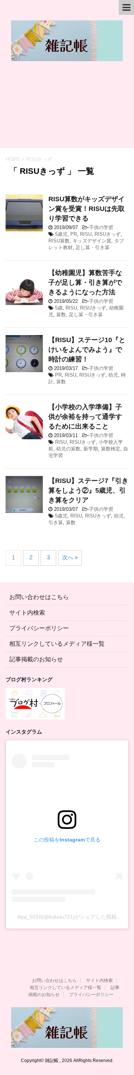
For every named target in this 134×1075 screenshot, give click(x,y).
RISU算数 (59, 241)
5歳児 (61, 234)
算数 (61, 314)
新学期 (90, 449)
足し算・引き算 (92, 247)
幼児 (113, 375)
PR (73, 234)
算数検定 (110, 449)
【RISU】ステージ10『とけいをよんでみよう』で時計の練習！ (86, 349)
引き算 (55, 522)
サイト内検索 (27, 612)
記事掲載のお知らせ (36, 659)
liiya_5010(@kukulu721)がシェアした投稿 (67, 917)
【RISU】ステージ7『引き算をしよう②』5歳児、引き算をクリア (88, 490)
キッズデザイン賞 (92, 241)
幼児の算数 (68, 449)
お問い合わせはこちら (39, 597)
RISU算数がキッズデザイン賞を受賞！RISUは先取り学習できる (86, 208)
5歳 (59, 308)
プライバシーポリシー (39, 628)
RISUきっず (108, 234)
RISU (86, 234)
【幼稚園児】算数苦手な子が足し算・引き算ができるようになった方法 (85, 282)
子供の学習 (101, 227)
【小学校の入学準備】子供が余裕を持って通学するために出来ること (85, 416)
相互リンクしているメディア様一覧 (57, 644)
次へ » (70, 557)
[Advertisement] (67, 108)
